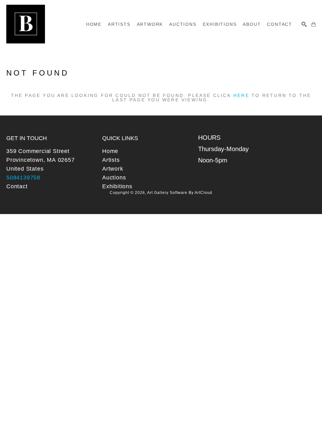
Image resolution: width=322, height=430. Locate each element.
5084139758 (23, 177)
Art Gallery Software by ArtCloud (179, 192)
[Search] (304, 24)
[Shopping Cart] (313, 24)
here (241, 95)
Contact (17, 186)
